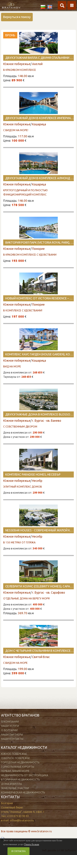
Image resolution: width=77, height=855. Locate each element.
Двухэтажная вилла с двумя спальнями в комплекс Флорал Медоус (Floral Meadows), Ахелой (39, 57)
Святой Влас (41, 657)
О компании (10, 721)
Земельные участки (15, 788)
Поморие (38, 248)
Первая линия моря (15, 771)
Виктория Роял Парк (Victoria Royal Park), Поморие (39, 242)
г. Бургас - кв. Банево (46, 420)
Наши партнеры (12, 734)
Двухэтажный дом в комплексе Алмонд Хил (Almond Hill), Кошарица (39, 178)
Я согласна (18, 851)
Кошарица (39, 124)
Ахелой (37, 64)
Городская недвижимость (20, 762)
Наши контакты (12, 738)
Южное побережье (16, 64)
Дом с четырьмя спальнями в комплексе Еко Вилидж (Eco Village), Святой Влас (39, 650)
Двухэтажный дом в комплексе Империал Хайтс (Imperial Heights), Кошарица (39, 118)
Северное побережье (15, 758)
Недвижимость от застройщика (24, 775)
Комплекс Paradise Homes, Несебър (33, 474)
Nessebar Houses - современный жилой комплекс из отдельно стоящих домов (39, 530)
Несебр (37, 480)
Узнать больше (31, 844)
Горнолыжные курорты (17, 766)
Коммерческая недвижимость (23, 792)
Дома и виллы (11, 783)
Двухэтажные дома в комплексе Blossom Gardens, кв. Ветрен (39, 414)
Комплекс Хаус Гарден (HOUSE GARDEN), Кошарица (39, 354)
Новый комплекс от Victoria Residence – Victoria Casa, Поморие (39, 298)
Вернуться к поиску (17, 17)
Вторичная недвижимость (20, 779)
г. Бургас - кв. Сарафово (48, 592)
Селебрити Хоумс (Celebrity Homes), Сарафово (39, 586)
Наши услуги (10, 726)
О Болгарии (9, 730)
